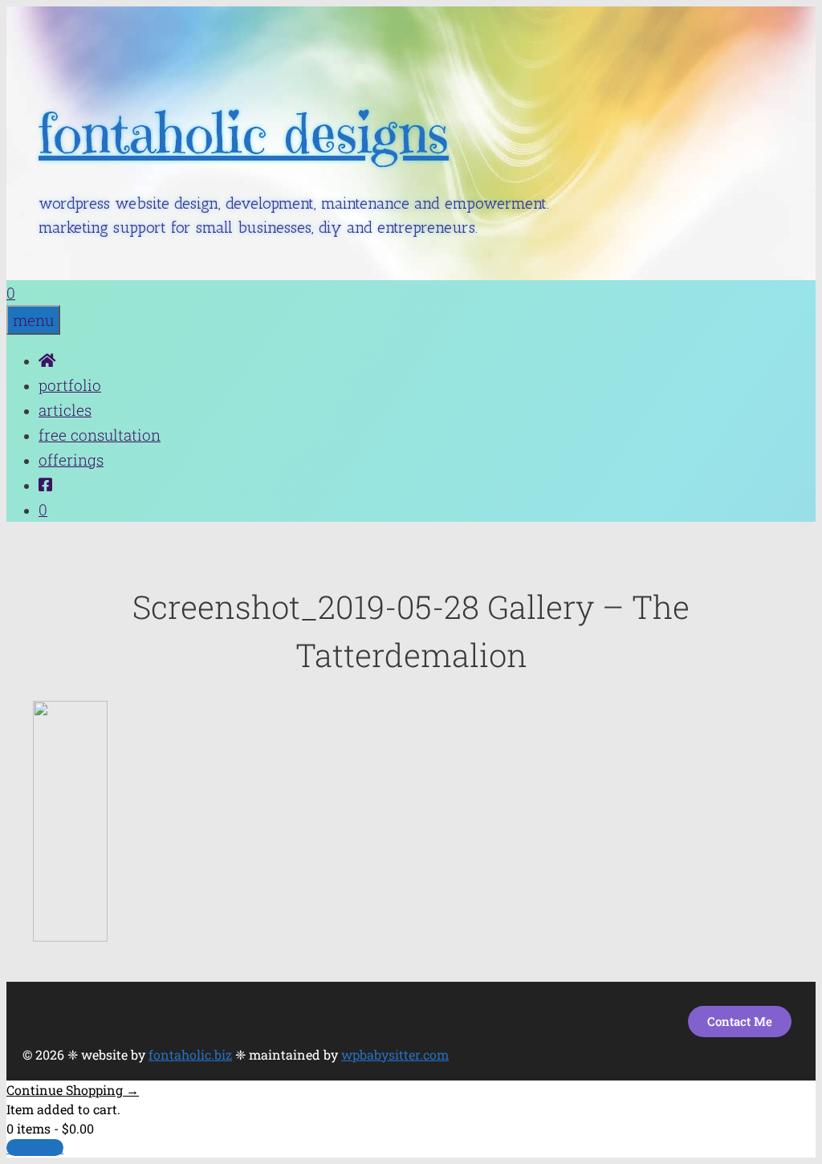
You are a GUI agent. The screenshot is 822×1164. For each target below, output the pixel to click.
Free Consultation (100, 435)
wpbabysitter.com (395, 1054)
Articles (65, 410)
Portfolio (70, 385)
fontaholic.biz (190, 1054)
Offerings (71, 460)
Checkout (34, 1147)
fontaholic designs (244, 134)
